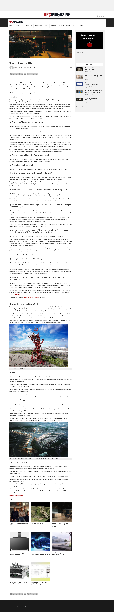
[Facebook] (97, 16)
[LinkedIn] (101, 16)
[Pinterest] (19, 74)
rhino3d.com (16, 294)
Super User (32, 67)
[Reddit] (22, 74)
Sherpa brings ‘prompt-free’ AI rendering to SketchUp (93, 76)
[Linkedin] (16, 74)
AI (22, 25)
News (10, 25)
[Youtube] (104, 16)
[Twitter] (99, 16)
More (67, 25)
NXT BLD (61, 25)
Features (17, 25)
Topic (45, 25)
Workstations (38, 25)
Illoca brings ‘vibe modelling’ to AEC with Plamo (93, 68)
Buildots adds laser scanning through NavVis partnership (93, 91)
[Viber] (28, 74)
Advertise (74, 25)
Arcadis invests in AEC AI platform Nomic (92, 99)
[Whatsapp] (30, 74)
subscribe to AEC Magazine (31, 297)
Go (89, 45)
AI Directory (29, 25)
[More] (36, 74)
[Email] (25, 74)
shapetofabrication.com (16, 495)
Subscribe (82, 25)
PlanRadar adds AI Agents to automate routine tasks (93, 83)
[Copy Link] (33, 74)
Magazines (53, 25)
